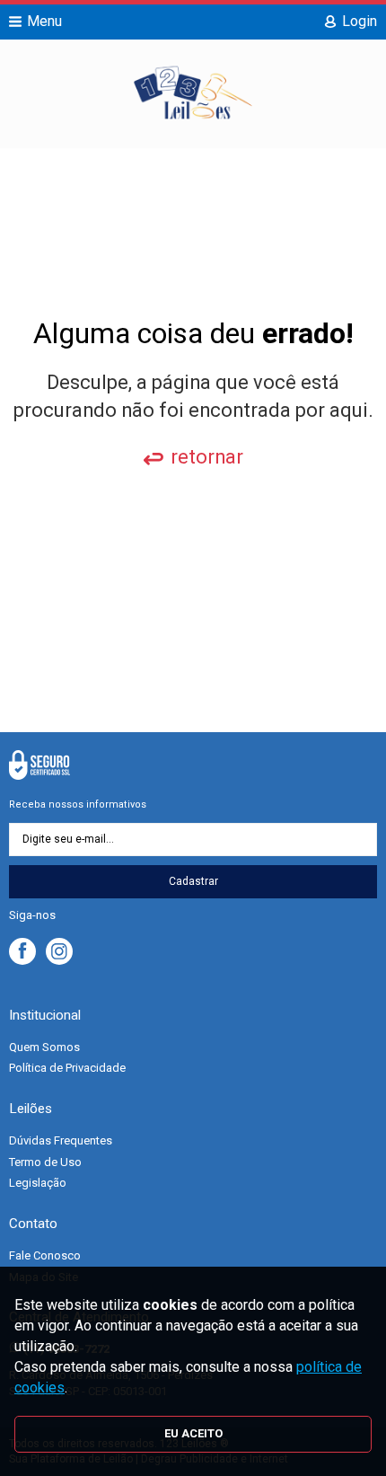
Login (359, 21)
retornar (207, 457)
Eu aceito (193, 1433)
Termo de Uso (45, 1162)
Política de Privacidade (67, 1067)
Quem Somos (44, 1047)
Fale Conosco (45, 1255)
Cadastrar (193, 881)
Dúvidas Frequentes (60, 1140)
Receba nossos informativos (77, 804)
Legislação (37, 1182)
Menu (44, 21)
